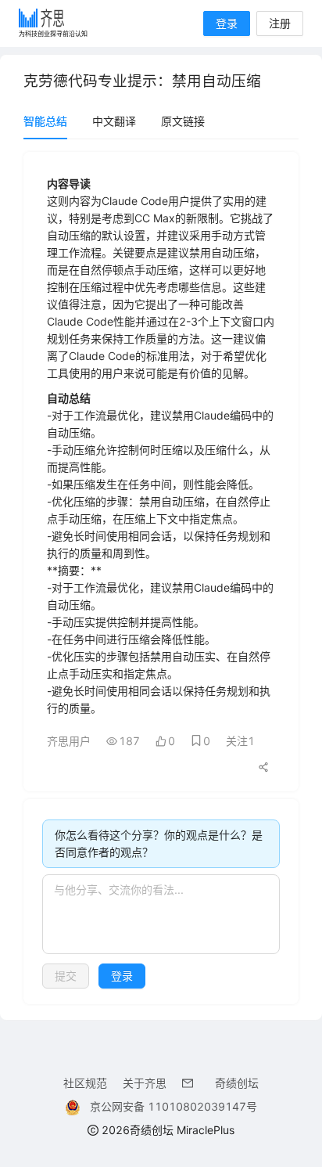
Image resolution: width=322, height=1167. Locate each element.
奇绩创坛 (237, 1083)
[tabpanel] (161, 578)
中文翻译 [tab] (114, 121)
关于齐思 (144, 1083)
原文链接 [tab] (183, 121)
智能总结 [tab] (45, 121)
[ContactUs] (190, 1083)
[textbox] (161, 914)
